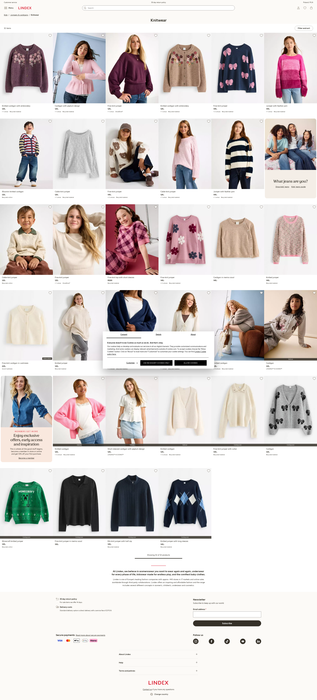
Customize (130, 363)
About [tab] (193, 334)
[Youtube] (243, 641)
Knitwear (35, 15)
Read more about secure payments (90, 635)
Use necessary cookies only (156, 363)
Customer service (10, 2)
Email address (199, 609)
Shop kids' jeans (282, 187)
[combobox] (158, 7)
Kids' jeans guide (298, 187)
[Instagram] (195, 641)
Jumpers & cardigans (19, 15)
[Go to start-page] (24, 8)
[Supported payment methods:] (124, 641)
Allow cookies (191, 363)
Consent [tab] (123, 334)
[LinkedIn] (258, 641)
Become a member (26, 458)
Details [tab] (158, 334)
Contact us (147, 689)
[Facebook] (211, 641)
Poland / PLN (308, 2)
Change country (161, 694)
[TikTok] (227, 641)
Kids (6, 15)
